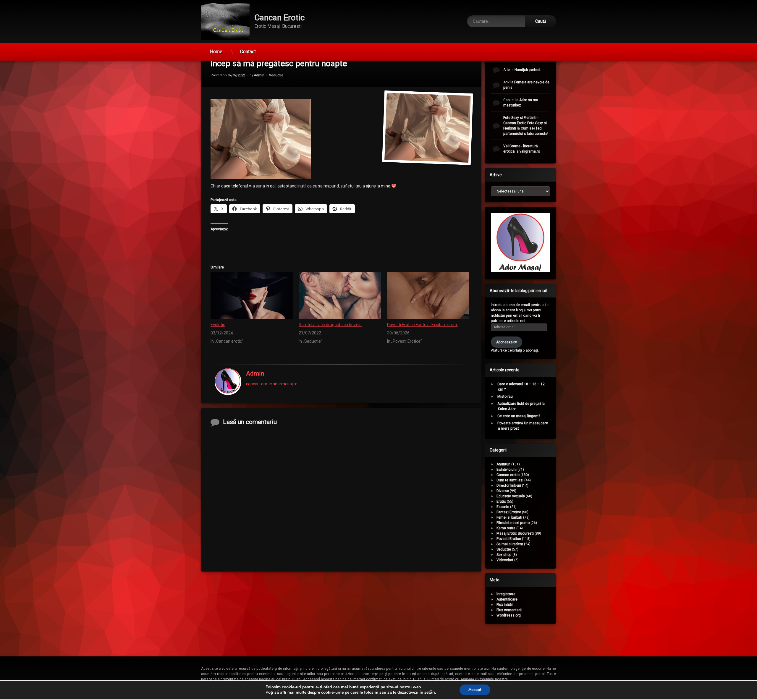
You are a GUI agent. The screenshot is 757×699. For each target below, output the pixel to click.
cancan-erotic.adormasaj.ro (271, 383)
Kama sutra (505, 528)
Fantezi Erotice (508, 512)
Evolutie (218, 324)
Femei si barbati (509, 517)
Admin (259, 75)
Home (216, 51)
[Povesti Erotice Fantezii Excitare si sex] (428, 295)
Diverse (502, 491)
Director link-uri (508, 485)
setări (429, 692)
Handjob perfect (528, 70)
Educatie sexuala (510, 496)
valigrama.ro (530, 151)
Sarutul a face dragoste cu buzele (330, 324)
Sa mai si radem (509, 544)
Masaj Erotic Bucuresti (515, 533)
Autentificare (506, 599)
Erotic (501, 501)
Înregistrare (505, 594)
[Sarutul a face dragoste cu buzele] (340, 295)
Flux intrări (504, 605)
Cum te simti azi (509, 480)
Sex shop (504, 555)
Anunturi (503, 464)
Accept (474, 689)
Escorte (502, 507)
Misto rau (505, 396)
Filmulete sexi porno (513, 523)
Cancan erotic (508, 475)
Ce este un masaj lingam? (518, 416)
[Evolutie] (252, 295)
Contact (248, 51)
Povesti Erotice (508, 539)
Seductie (276, 75)
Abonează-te (506, 342)
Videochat (504, 560)
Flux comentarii (509, 610)
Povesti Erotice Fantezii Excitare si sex (422, 324)
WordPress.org (508, 615)
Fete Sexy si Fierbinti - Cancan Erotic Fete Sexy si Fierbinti (525, 123)
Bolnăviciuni (506, 469)
